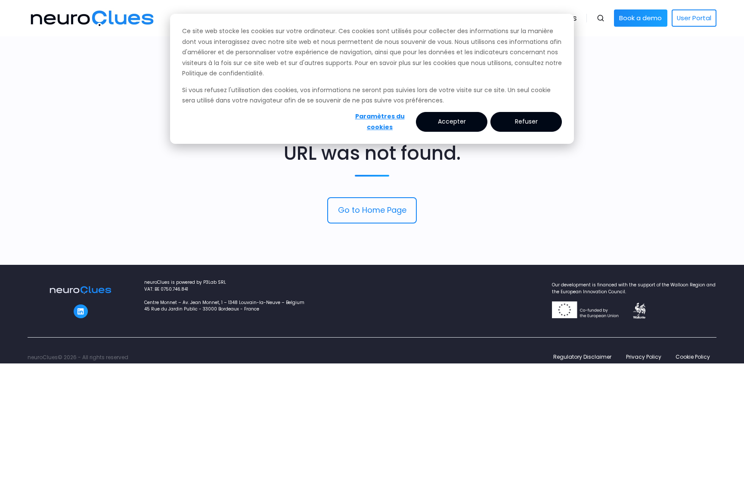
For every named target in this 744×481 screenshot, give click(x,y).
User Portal (694, 17)
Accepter (452, 121)
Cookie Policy (693, 356)
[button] (600, 18)
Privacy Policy (643, 356)
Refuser (526, 121)
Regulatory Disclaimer (582, 356)
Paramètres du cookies (380, 121)
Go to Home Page (372, 210)
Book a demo (640, 17)
